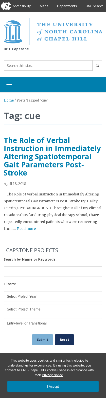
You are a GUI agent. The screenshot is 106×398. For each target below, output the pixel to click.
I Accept (53, 386)
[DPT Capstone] (53, 31)
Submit (42, 340)
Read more (26, 228)
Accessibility (22, 6)
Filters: (10, 283)
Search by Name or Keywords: (30, 259)
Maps (44, 6)
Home (9, 100)
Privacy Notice (52, 375)
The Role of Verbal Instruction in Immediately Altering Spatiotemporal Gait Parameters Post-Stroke (52, 156)
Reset (64, 340)
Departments (67, 6)
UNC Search (95, 6)
